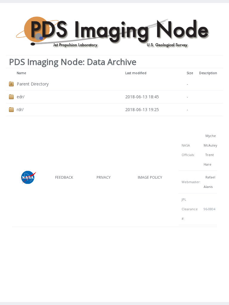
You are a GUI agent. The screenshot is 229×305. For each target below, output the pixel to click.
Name (21, 73)
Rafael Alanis (209, 182)
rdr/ (20, 109)
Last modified (135, 73)
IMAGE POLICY (150, 177)
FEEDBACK (64, 177)
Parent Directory (33, 84)
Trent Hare (209, 159)
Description (208, 73)
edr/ (20, 96)
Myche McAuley (210, 140)
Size (190, 73)
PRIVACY (104, 177)
